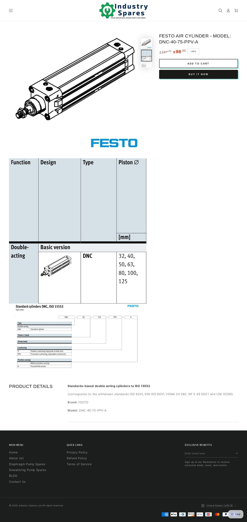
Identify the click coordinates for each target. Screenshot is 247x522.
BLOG (13, 475)
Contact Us (17, 481)
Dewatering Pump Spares (27, 470)
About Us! (16, 458)
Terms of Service (79, 464)
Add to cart (198, 63)
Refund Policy (77, 458)
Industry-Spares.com (30, 505)
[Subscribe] (237, 453)
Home (13, 452)
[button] (220, 10)
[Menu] (11, 10)
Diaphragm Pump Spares (27, 464)
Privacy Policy (77, 452)
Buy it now (198, 74)
